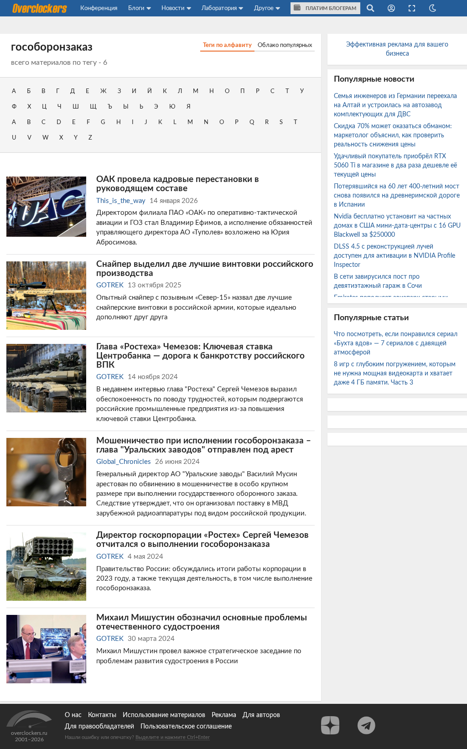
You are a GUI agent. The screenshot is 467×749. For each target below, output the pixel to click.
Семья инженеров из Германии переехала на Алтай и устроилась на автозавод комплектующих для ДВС (395, 105)
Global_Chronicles (123, 461)
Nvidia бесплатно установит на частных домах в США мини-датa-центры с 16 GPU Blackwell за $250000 (397, 225)
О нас (73, 715)
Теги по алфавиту (227, 45)
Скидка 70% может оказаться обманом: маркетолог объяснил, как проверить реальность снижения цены (393, 135)
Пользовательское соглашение (186, 726)
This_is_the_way (120, 201)
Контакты (102, 715)
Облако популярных (285, 45)
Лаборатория (219, 8)
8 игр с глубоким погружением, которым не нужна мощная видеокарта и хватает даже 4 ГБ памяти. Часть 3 (395, 373)
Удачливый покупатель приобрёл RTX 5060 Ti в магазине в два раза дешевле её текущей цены (395, 165)
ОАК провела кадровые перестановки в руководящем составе (177, 184)
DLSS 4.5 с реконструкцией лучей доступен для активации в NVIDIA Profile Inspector (394, 256)
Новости (172, 8)
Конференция (98, 8)
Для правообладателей (99, 726)
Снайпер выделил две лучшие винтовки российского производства (204, 269)
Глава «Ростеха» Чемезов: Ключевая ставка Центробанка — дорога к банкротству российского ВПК (200, 355)
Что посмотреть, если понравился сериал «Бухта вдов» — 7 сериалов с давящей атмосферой (395, 343)
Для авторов (261, 715)
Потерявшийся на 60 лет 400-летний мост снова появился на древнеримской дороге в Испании (397, 195)
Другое (264, 8)
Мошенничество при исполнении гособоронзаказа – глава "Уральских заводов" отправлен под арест (203, 445)
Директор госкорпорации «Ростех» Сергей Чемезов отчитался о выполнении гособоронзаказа (202, 540)
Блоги (136, 8)
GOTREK (110, 285)
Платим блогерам (330, 8)
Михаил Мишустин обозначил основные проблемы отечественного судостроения (201, 622)
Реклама (224, 715)
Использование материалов (164, 715)
